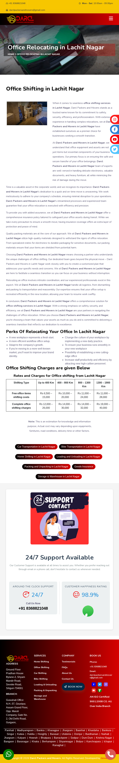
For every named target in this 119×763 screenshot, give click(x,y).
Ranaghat (58, 745)
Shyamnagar (66, 741)
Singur (10, 734)
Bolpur (79, 741)
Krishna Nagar (104, 737)
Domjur (78, 734)
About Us (67, 673)
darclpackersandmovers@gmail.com (101, 676)
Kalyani (22, 737)
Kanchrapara (93, 741)
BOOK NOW (74, 686)
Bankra (40, 730)
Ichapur (108, 741)
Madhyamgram (25, 730)
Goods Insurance (83, 466)
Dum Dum (87, 737)
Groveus (105, 758)
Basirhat (80, 730)
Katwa (20, 734)
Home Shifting (41, 661)
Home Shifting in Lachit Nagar (34, 456)
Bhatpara (46, 737)
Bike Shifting (41, 679)
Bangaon (9, 741)
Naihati (105, 734)
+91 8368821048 (17, 3)
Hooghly (42, 734)
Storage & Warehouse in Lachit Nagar (58, 476)
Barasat (54, 734)
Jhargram (67, 730)
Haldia (31, 734)
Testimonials (68, 661)
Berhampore (49, 741)
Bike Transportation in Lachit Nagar (80, 446)
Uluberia (66, 734)
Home (11, 54)
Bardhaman (91, 734)
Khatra (35, 741)
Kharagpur (53, 730)
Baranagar (23, 741)
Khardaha (93, 730)
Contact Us (68, 679)
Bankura (106, 730)
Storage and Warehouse (40, 697)
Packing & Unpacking (45, 690)
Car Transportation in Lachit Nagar (36, 446)
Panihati (9, 730)
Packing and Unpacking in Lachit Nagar (46, 466)
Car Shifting (40, 673)
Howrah (33, 737)
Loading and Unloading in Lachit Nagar (78, 456)
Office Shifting (41, 667)
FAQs (65, 667)
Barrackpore (60, 737)
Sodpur (75, 737)
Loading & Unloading (45, 684)
